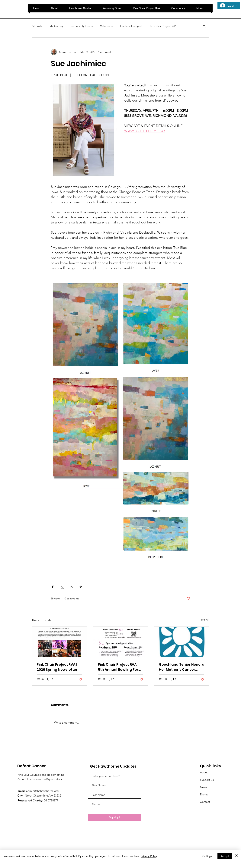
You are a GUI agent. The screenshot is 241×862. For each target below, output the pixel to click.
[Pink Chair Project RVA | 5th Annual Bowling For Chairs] (120, 642)
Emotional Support (131, 26)
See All (205, 619)
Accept (225, 856)
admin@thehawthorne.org (42, 791)
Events (204, 794)
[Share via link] (80, 587)
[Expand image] (85, 328)
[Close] (236, 856)
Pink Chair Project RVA (163, 26)
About (204, 772)
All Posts (37, 26)
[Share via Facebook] (52, 587)
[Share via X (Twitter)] (62, 587)
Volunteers (106, 26)
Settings (207, 856)
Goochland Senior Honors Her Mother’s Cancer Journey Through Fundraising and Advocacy (181, 667)
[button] (204, 26)
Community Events (82, 26)
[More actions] (188, 52)
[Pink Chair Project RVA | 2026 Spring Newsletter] (59, 642)
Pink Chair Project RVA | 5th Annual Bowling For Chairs (118, 667)
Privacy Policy (149, 856)
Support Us (207, 779)
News (203, 787)
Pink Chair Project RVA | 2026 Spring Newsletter (57, 667)
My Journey (56, 26)
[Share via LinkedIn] (71, 587)
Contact (205, 802)
